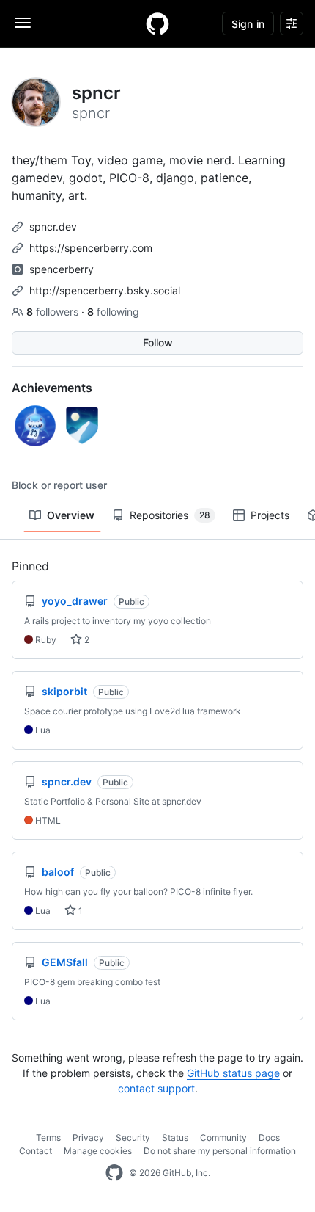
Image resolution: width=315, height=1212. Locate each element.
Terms (48, 1137)
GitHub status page (233, 1073)
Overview (70, 515)
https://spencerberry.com (90, 248)
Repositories (170, 515)
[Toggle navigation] (23, 23)
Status (175, 1137)
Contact (35, 1150)
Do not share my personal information (220, 1150)
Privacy (88, 1137)
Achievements (52, 387)
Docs (269, 1137)
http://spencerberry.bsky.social (104, 290)
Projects (270, 515)
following (113, 311)
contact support (156, 1088)
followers (53, 311)
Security (133, 1137)
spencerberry (61, 269)
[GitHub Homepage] (114, 1173)
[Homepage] (157, 23)
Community (223, 1137)
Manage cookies (98, 1150)
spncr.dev (53, 226)
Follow (158, 342)
